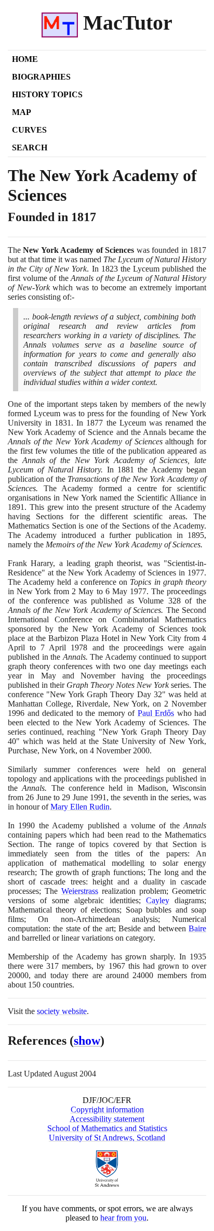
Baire (197, 928)
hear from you (123, 1217)
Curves (29, 129)
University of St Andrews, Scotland (107, 1137)
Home (25, 59)
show (87, 1040)
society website (62, 1011)
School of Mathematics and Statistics (107, 1128)
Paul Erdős (156, 713)
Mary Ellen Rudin (80, 806)
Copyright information (107, 1109)
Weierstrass (79, 891)
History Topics (47, 94)
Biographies (41, 76)
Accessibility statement (107, 1118)
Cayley (157, 900)
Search (29, 147)
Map (21, 112)
